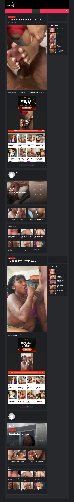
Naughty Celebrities (15, 10)
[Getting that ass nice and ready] (14, 244)
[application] (26, 121)
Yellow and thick (37, 247)
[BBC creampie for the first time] (53, 35)
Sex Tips (51, 10)
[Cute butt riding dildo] (39, 232)
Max (10, 22)
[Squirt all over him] (53, 40)
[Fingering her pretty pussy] (14, 232)
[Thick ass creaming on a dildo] (26, 232)
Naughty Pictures (44, 10)
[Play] (10, 130)
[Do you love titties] (53, 30)
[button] (27, 121)
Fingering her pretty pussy (13, 236)
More (56, 10)
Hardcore (23, 10)
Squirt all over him (60, 38)
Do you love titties (60, 28)
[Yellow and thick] (39, 244)
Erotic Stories (29, 10)
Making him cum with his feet (27, 165)
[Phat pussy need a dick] (53, 45)
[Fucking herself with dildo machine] (53, 51)
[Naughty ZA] (12, 4)
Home (8, 10)
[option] (27, 192)
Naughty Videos (36, 10)
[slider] (26, 130)
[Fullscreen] (44, 130)
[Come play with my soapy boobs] (26, 244)
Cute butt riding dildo (38, 236)
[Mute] (42, 130)
